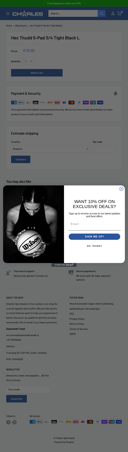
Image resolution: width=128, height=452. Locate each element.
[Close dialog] (121, 189)
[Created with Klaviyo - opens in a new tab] (64, 265)
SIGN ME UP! (94, 236)
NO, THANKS (94, 246)
